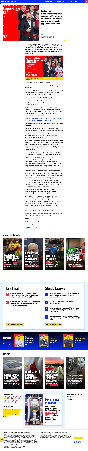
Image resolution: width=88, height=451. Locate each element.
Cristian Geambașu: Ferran (51, 340)
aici (12, 444)
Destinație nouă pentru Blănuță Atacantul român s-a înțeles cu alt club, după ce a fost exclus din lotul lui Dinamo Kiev (63, 310)
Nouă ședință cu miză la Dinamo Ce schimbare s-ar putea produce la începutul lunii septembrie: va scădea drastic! (33, 373)
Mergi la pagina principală (54, 324)
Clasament (70, 399)
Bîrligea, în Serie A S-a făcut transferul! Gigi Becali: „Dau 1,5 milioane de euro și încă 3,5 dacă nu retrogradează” (54, 254)
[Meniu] (86, 1)
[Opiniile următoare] (10, 343)
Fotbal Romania (48, 1)
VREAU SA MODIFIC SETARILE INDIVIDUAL (78, 442)
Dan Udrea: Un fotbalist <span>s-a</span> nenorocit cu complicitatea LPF (26, 340)
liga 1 (17, 414)
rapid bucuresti (16, 409)
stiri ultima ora (8, 409)
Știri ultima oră (12, 288)
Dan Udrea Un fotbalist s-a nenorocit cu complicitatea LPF (63, 302)
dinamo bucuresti (8, 412)
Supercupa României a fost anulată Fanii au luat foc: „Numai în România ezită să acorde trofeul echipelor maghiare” (75, 254)
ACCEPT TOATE (78, 437)
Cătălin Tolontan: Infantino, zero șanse (75, 340)
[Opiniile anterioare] (4, 343)
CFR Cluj (16, 412)
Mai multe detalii (28, 437)
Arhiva (42, 7)
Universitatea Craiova (9, 414)
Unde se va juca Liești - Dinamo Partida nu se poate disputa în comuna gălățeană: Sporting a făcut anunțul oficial (63, 318)
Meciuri (74, 399)
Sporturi (69, 1)
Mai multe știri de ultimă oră (15, 324)
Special (75, 1)
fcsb (6, 416)
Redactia (44, 34)
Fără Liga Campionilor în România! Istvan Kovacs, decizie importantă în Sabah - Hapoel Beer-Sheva (12, 254)
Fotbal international (59, 1)
